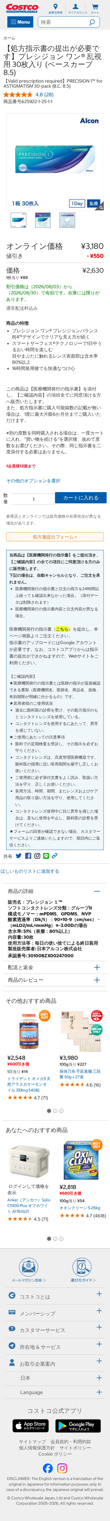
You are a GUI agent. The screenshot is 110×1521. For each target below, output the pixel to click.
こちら (62, 629)
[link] (18, 856)
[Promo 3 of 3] (61, 1111)
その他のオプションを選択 (33, 480)
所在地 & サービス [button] (40, 1347)
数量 (5, 498)
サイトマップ (32, 1441)
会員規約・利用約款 (70, 1441)
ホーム (9, 37)
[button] (94, 22)
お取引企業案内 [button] (37, 1364)
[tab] (55, 1295)
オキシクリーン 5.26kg (80, 1207)
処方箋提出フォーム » (55, 537)
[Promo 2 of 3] (55, 1111)
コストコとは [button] (35, 1296)
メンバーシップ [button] (37, 1313)
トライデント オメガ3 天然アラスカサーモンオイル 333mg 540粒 (28, 1084)
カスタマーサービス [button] (42, 1330)
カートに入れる (81, 497)
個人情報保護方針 (37, 1447)
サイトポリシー (75, 1447)
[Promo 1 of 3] (49, 1111)
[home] (22, 8)
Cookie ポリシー (55, 1454)
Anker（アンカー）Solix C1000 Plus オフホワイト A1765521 (28, 1205)
